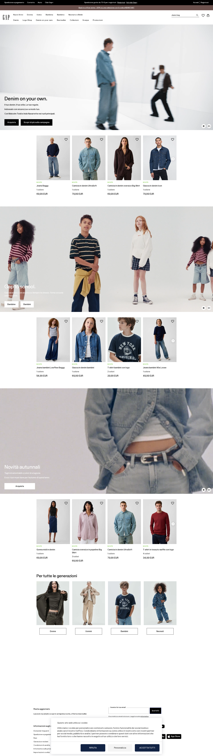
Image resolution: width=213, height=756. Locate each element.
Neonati (160, 631)
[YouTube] (162, 726)
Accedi (196, 2)
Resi (35, 738)
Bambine (11, 304)
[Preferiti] (203, 15)
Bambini (27, 304)
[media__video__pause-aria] (204, 126)
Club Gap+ (49, 2)
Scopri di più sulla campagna (36, 122)
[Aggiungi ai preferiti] (66, 139)
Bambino (61, 15)
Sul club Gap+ (131, 2)
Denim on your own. (44, 20)
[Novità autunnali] (106, 441)
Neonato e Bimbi (76, 15)
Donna (30, 15)
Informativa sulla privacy (43, 749)
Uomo (39, 15)
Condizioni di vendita (42, 745)
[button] (173, 158)
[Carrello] (208, 15)
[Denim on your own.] (106, 77)
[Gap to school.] (106, 259)
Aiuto (40, 2)
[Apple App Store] (174, 736)
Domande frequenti (41, 731)
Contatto (31, 2)
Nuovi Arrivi (18, 15)
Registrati (121, 2)
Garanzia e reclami (41, 742)
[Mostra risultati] (197, 15)
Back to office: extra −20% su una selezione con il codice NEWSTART (106, 8)
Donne (53, 631)
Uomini (88, 631)
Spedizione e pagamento (14, 2)
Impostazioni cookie (42, 752)
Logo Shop (27, 20)
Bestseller (61, 20)
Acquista (11, 122)
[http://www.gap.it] (6, 17)
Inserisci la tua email (118, 707)
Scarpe (86, 20)
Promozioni (98, 20)
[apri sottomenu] (24, 14)
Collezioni (74, 20)
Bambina (49, 15)
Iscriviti (155, 710)
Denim (16, 20)
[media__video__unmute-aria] (209, 126)
